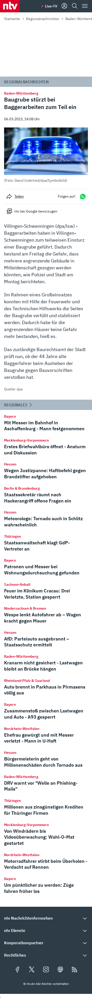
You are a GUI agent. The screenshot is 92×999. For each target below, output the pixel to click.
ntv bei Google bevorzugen (35, 211)
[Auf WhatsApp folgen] (83, 196)
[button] (46, 155)
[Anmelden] (64, 6)
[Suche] (75, 6)
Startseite (12, 18)
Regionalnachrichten (42, 18)
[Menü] (85, 6)
